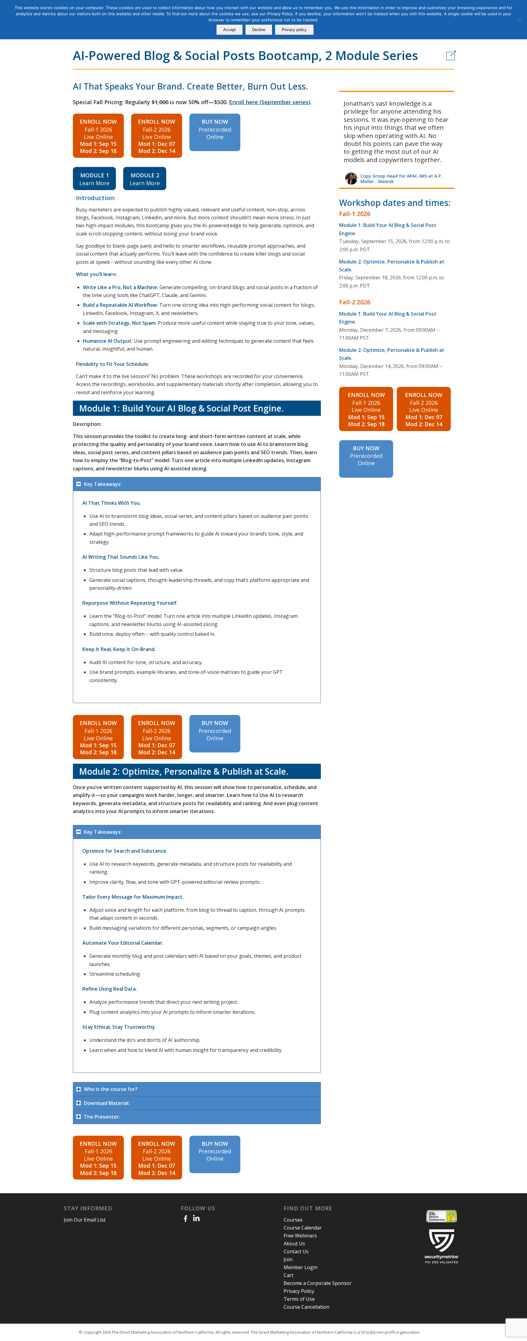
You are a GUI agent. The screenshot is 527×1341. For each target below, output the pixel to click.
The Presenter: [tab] (102, 1116)
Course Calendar (303, 1227)
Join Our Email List (85, 1219)
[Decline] (519, 20)
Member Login (300, 1267)
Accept (229, 29)
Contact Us (296, 1251)
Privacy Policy (299, 1291)
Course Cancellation (306, 1307)
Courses (293, 1219)
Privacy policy (294, 29)
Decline (258, 29)
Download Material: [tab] (107, 1103)
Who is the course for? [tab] (111, 1089)
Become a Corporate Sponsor (318, 1283)
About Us (294, 1243)
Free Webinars (300, 1235)
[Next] (448, 98)
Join (288, 1259)
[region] (197, 597)
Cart (288, 1275)
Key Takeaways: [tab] (103, 484)
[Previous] (434, 98)
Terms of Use (299, 1299)
